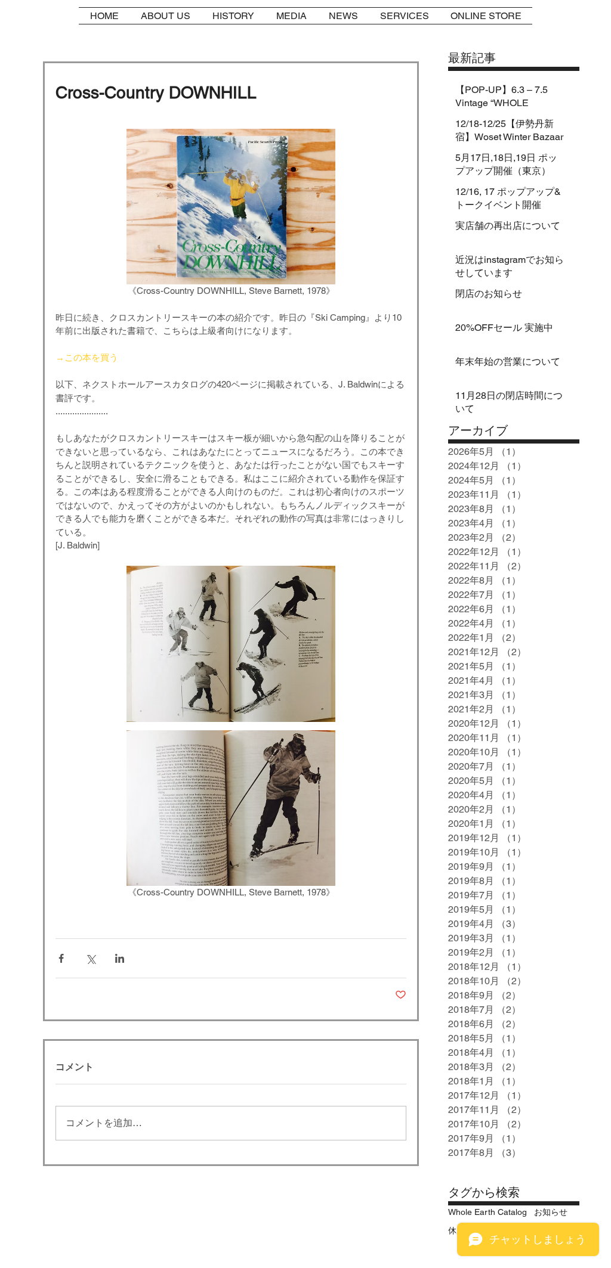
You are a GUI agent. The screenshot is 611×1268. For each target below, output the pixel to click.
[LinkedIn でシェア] (119, 958)
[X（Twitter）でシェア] (90, 958)
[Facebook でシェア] (61, 958)
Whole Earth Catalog (487, 1212)
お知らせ (550, 1212)
